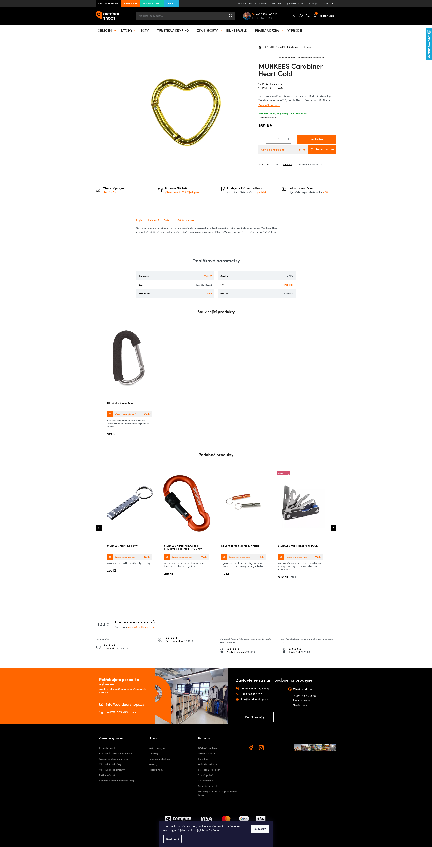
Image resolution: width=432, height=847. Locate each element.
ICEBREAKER (130, 3)
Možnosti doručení (267, 117)
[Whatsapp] (272, 748)
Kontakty (153, 753)
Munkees (287, 164)
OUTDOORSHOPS (108, 3)
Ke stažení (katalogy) (209, 769)
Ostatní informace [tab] (186, 220)
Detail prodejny (254, 717)
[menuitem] (107, 30)
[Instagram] (262, 748)
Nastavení (172, 839)
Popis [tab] (139, 220)
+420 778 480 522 (257, 14)
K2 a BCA (171, 3)
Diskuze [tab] (168, 220)
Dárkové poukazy (207, 748)
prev (99, 528)
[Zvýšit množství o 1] (288, 139)
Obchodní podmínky (110, 764)
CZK (326, 3)
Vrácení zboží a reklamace (252, 3)
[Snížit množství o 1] (268, 139)
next (333, 528)
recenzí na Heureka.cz (141, 626)
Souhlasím (260, 829)
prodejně (261, 192)
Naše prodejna (157, 748)
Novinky (153, 764)
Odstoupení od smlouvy (112, 769)
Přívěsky (207, 275)
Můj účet (277, 3)
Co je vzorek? (205, 780)
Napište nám (156, 769)
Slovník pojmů (205, 775)
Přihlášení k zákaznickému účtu (116, 753)
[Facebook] (251, 748)
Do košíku (317, 139)
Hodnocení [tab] (153, 220)
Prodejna (313, 3)
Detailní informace (269, 105)
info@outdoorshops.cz (125, 704)
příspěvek (288, 284)
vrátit (325, 192)
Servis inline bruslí (207, 786)
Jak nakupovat (295, 3)
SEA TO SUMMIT (152, 3)
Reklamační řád (107, 775)
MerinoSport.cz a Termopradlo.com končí (217, 793)
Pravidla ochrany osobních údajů (117, 780)
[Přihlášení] (293, 16)
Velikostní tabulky (207, 764)
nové (209, 293)
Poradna (203, 758)
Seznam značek (206, 753)
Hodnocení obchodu (160, 758)
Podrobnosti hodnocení (311, 57)
